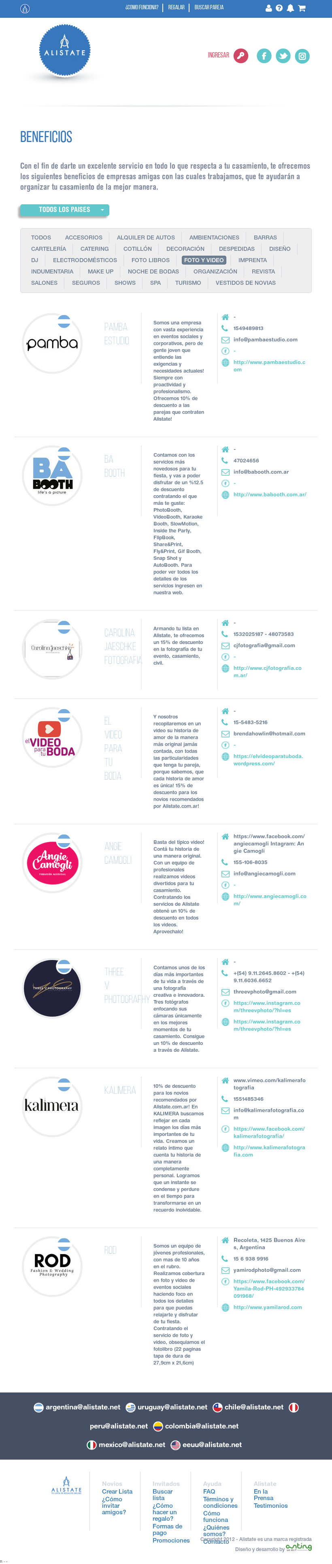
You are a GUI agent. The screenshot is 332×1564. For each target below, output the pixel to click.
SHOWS (125, 283)
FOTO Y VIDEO (204, 261)
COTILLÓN (137, 249)
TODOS (41, 238)
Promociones (171, 1541)
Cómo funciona (215, 1517)
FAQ (209, 1492)
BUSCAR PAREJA (209, 8)
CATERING (95, 249)
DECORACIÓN (185, 249)
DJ (34, 261)
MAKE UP (100, 272)
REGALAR (176, 8)
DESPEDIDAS (237, 249)
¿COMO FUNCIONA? (142, 8)
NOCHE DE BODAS (153, 272)
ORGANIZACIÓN (215, 272)
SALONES (44, 283)
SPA (155, 283)
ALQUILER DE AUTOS (146, 238)
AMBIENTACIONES (214, 238)
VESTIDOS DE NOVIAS (246, 283)
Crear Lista (117, 1492)
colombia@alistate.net (201, 1426)
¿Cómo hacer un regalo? (165, 1512)
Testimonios (271, 1506)
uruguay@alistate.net (172, 1407)
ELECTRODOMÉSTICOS (85, 261)
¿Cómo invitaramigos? (114, 1506)
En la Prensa (263, 1495)
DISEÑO (280, 249)
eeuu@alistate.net (212, 1445)
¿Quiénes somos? (216, 1531)
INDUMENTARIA (52, 272)
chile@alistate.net (254, 1407)
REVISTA (263, 272)
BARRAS (265, 238)
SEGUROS (86, 283)
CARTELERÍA (48, 249)
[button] (64, 210)
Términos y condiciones (220, 1503)
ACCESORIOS (83, 238)
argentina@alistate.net (83, 1407)
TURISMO (188, 283)
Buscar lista (162, 1495)
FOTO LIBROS (151, 261)
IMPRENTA (252, 261)
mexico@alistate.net (132, 1445)
